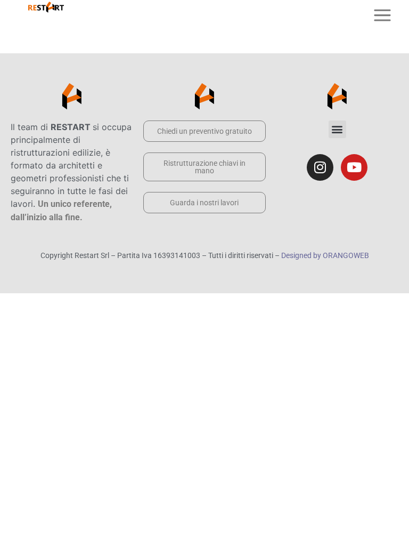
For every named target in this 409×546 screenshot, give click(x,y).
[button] (337, 129)
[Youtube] (354, 167)
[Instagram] (320, 167)
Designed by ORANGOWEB (325, 255)
